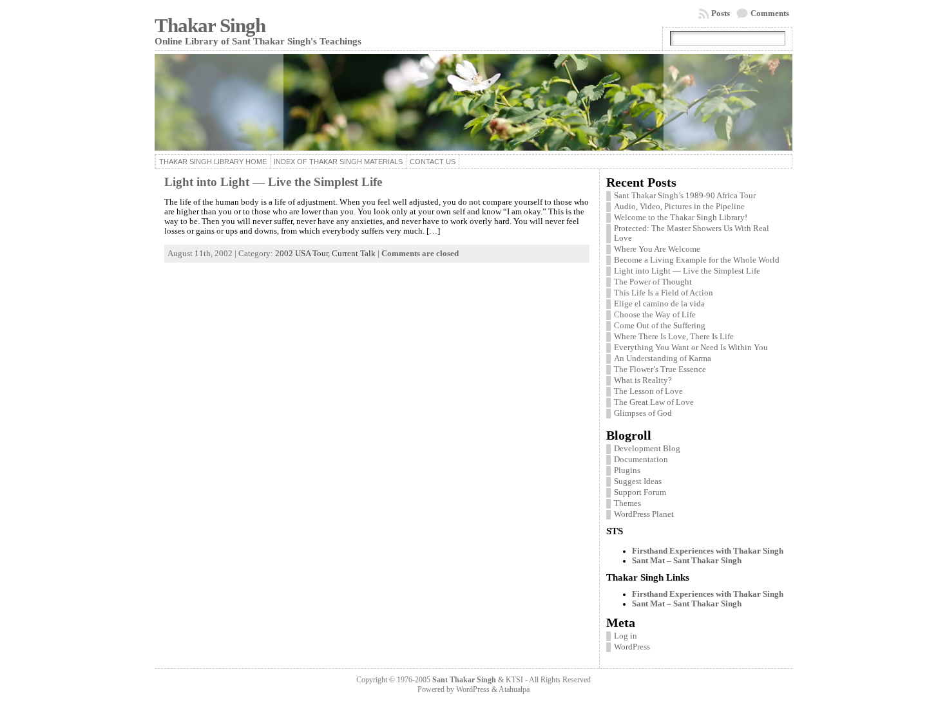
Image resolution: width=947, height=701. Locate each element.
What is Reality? (643, 380)
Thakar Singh (210, 26)
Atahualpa (514, 689)
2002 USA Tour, (303, 253)
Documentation (641, 459)
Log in (625, 635)
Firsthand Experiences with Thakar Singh (707, 551)
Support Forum (640, 492)
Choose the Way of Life (655, 314)
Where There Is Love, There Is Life (674, 336)
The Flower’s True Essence (660, 369)
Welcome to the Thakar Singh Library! (680, 217)
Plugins (627, 470)
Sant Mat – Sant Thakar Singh (686, 560)
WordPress (632, 646)
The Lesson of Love (648, 391)
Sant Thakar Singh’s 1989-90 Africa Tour (685, 195)
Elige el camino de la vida (659, 303)
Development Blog (647, 448)
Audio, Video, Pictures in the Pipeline (679, 206)
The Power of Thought (653, 281)
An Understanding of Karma (662, 358)
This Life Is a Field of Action (663, 292)
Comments (770, 13)
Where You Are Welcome (657, 249)
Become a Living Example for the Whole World (697, 260)
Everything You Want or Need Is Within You (691, 347)
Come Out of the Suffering (659, 325)
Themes (627, 503)
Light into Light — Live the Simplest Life (273, 182)
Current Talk (354, 253)
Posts (720, 13)
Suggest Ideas (638, 481)
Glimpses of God (643, 413)
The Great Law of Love (654, 402)
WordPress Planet (644, 514)
